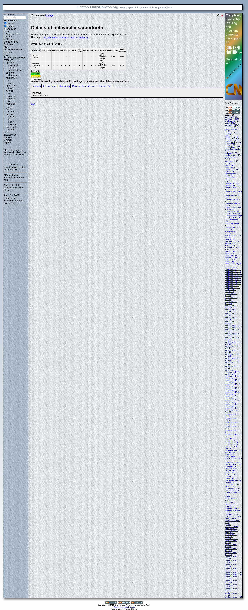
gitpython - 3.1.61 (232, 141)
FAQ (6, 54)
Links (6, 132)
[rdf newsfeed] (234, 108)
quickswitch (14, 65)
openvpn (12, 124)
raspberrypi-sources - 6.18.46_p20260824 (233, 216)
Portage (8, 36)
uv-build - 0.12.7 (231, 539)
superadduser (15, 70)
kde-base (11, 98)
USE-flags (9, 39)
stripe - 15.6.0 (230, 519)
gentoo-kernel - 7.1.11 (233, 326)
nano (10, 83)
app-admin (11, 62)
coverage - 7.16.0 (232, 125)
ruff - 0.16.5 (229, 229)
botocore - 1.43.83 (232, 119)
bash (10, 88)
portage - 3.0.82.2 (232, 491)
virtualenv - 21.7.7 (232, 242)
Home (7, 31)
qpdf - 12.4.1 (230, 503)
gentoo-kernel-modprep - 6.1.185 (232, 371)
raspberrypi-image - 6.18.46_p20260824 (233, 212)
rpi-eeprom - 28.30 (232, 227)
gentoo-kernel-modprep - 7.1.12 (231, 407)
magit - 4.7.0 (230, 167)
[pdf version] (222, 15)
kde (10, 101)
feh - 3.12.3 (229, 292)
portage (10, 26)
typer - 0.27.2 (230, 240)
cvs (10, 93)
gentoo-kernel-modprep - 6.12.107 (232, 383)
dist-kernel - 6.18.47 (233, 278)
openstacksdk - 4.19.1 (233, 480)
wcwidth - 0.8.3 (231, 244)
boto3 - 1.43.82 (231, 256)
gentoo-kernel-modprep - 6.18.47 (232, 387)
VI (9, 80)
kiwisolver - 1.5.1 (231, 161)
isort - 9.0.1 (229, 448)
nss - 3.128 (229, 171)
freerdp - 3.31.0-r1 (232, 139)
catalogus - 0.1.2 (231, 121)
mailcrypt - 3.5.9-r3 (232, 462)
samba (11, 111)
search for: (9, 14)
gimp (10, 106)
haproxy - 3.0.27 (231, 440)
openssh (12, 116)
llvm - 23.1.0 (230, 165)
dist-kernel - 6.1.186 (233, 272)
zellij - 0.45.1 (230, 246)
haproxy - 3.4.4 (231, 446)
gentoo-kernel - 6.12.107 (231, 307)
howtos (10, 23)
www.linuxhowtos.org (17, 152)
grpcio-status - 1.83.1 (233, 147)
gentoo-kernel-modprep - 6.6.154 (232, 395)
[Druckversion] (218, 15)
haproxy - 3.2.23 (231, 442)
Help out (8, 137)
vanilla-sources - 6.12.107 (231, 582)
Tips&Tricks (10, 135)
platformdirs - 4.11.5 (232, 489)
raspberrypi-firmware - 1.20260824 (233, 208)
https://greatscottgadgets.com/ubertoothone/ (66, 37)
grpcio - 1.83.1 (230, 145)
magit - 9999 (230, 456)
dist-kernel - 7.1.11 (232, 286)
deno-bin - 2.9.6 (231, 268)
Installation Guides (13, 49)
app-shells (11, 85)
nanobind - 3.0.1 (231, 468)
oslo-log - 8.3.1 (231, 482)
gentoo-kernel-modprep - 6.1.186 (232, 375)
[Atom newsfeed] (234, 113)
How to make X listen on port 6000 (14, 168)
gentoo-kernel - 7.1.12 (233, 328)
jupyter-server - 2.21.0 (233, 450)
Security (8, 52)
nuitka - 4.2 (229, 476)
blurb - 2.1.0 (229, 254)
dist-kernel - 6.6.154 (233, 282)
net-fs (9, 109)
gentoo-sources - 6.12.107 (231, 415)
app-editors (12, 78)
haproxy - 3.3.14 (231, 444)
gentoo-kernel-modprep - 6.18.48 (232, 391)
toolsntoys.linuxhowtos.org (15, 154)
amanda (12, 67)
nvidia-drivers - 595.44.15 (231, 174)
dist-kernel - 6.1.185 (233, 270)
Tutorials (36, 86)
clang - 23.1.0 (230, 123)
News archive (13, 34)
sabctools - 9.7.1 (231, 505)
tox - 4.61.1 (229, 238)
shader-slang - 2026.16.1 (230, 232)
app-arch (10, 73)
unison (11, 122)
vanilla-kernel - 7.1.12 (233, 575)
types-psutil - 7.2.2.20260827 (231, 534)
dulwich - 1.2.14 (231, 133)
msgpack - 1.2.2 (231, 466)
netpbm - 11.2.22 (231, 169)
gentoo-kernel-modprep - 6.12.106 (232, 379)
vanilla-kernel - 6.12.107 (231, 554)
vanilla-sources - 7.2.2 (233, 597)
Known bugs (49, 86)
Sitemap (8, 140)
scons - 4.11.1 (230, 507)
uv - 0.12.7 (229, 537)
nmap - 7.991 (230, 472)
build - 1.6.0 (229, 262)
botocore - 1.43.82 (232, 258)
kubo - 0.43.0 (230, 452)
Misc (6, 47)
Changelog (64, 86)
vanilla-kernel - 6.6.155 (231, 570)
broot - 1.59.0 (230, 260)
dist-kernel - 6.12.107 (233, 276)
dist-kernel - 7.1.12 (232, 288)
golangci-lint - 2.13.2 (233, 143)
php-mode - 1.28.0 (232, 484)
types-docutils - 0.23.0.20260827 (231, 530)
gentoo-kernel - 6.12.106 (231, 303)
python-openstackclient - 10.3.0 (231, 499)
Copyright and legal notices (124, 607)
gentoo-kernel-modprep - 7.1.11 (231, 403)
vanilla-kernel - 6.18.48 (231, 562)
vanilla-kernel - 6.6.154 (231, 566)
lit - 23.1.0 (229, 163)
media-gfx (11, 104)
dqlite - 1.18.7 (230, 290)
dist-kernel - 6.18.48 (233, 280)
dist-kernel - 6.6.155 (233, 284)
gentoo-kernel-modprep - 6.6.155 (232, 399)
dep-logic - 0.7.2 (231, 127)
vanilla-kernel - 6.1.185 (231, 542)
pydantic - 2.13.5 (231, 183)
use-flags (11, 29)
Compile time (105, 86)
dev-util (9, 91)
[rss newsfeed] (234, 110)
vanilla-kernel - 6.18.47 (231, 558)
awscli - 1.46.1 (230, 252)
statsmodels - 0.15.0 (233, 517)
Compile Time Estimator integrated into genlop (14, 200)
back (33, 104)
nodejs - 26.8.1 (231, 474)
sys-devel (11, 127)
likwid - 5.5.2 (230, 454)
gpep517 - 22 (230, 438)
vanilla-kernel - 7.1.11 (233, 573)
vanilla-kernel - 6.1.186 (231, 546)
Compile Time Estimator (11, 43)
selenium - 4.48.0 (232, 509)
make (11, 129)
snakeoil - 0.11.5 (231, 515)
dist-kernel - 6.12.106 (233, 274)
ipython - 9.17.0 (231, 153)
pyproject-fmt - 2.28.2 (233, 185)
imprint (7, 142)
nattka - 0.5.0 (230, 470)
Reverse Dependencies (84, 86)
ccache (12, 96)
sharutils (12, 75)
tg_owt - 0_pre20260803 (231, 526)
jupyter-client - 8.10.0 (233, 155)
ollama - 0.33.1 (231, 478)
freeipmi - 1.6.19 (231, 137)
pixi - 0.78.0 (229, 181)
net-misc (10, 114)
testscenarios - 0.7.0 (233, 236)
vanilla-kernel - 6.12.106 (231, 550)
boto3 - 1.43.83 (231, 117)
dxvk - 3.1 (228, 135)
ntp (9, 119)
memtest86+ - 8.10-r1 (233, 464)
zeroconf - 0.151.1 (232, 248)
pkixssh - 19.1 (230, 487)
